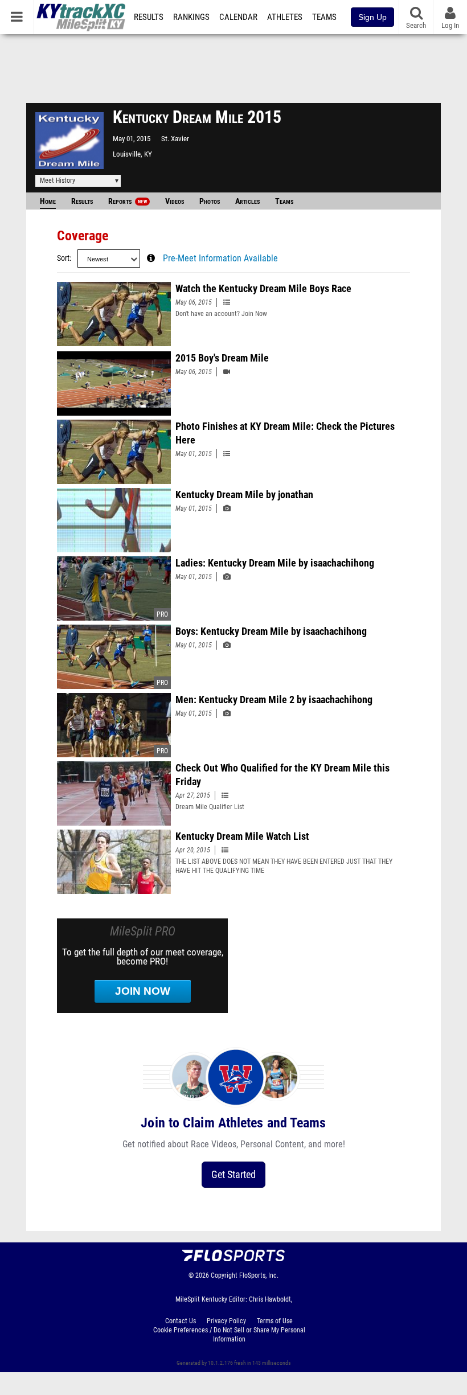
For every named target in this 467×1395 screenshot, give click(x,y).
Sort (63, 258)
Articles (247, 201)
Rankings (191, 17)
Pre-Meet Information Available (220, 258)
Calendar (238, 17)
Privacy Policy (226, 1321)
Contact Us (180, 1321)
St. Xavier (175, 138)
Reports (127, 201)
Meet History (57, 180)
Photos (209, 201)
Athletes (284, 17)
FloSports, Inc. (258, 1275)
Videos (174, 201)
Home (48, 201)
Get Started (233, 1174)
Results (148, 17)
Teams (324, 17)
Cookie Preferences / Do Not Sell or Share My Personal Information (229, 1334)
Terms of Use (275, 1321)
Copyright (224, 1275)
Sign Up (372, 17)
